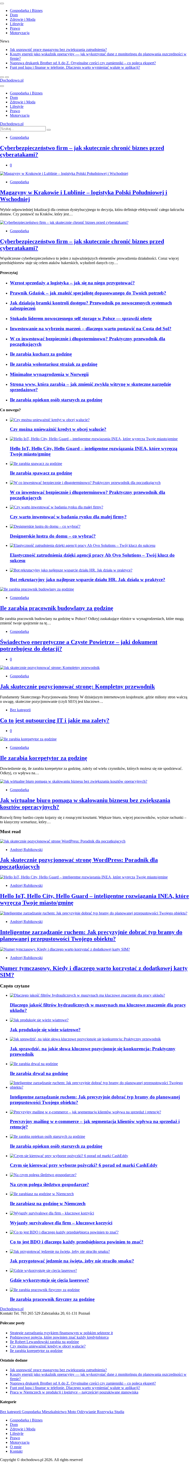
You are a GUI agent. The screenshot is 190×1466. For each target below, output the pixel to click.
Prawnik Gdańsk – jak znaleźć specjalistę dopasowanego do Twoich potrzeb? (88, 293)
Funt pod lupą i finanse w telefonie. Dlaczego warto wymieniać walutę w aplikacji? (75, 67)
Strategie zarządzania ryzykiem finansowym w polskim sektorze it (61, 1333)
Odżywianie (87, 1412)
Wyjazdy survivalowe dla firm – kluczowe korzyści (61, 1222)
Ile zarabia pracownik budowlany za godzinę (56, 608)
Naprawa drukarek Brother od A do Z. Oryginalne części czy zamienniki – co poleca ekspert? (83, 63)
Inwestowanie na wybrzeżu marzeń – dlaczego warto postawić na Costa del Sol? (90, 328)
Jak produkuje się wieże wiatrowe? (45, 1029)
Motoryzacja (19, 33)
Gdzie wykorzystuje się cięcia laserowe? (49, 1280)
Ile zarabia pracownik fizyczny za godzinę (52, 1299)
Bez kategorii (20, 710)
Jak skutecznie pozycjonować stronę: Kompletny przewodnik (77, 686)
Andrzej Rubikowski (26, 850)
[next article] (2, 77)
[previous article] (7, 77)
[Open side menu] (2, 86)
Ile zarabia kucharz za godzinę (41, 354)
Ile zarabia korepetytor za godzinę (43, 758)
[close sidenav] (2, 3)
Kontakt (16, 1451)
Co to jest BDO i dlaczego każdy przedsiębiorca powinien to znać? (76, 1241)
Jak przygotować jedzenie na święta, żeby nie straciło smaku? (72, 1260)
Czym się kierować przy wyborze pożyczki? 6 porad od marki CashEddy (84, 1165)
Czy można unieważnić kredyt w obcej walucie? (58, 429)
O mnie (16, 1447)
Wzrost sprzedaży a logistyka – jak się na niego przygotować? (72, 282)
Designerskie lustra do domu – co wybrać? (53, 536)
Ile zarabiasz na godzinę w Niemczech (48, 1203)
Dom (14, 15)
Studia (119, 1412)
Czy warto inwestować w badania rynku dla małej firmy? (68, 516)
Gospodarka (19, 137)
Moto (72, 1412)
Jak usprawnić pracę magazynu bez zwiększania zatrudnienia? (58, 49)
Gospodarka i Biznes (26, 10)
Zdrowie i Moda (22, 19)
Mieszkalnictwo (55, 1412)
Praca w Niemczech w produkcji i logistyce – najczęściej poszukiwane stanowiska (74, 1392)
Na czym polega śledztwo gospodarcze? (49, 1184)
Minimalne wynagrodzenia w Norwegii (49, 374)
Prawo (15, 28)
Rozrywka (105, 1412)
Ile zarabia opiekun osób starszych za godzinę (56, 399)
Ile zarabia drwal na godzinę (39, 1073)
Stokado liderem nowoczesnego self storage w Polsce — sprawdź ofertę (81, 318)
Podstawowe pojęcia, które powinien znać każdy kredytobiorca (59, 1337)
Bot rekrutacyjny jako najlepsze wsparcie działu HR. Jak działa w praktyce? (87, 579)
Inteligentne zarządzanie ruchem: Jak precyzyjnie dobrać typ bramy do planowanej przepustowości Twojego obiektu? (91, 935)
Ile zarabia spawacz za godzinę (41, 473)
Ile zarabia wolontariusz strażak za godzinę (53, 364)
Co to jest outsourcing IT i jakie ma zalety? (54, 720)
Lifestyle (17, 24)
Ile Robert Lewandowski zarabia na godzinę (44, 1342)
